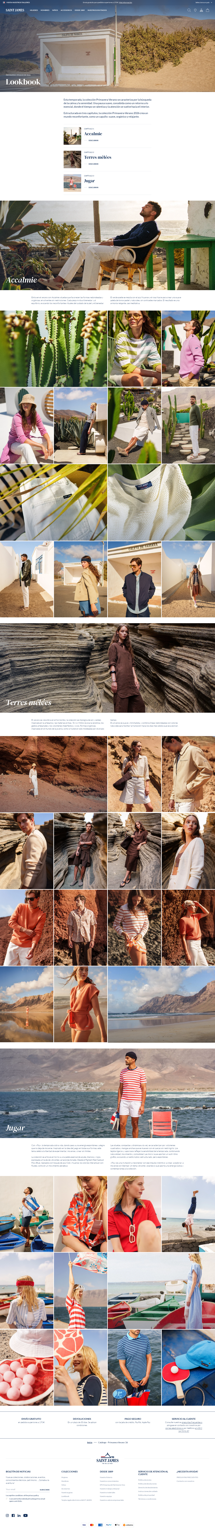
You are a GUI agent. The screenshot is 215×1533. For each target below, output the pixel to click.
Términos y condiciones (147, 1499)
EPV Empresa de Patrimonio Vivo (112, 1485)
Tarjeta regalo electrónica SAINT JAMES (76, 1500)
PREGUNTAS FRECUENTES (187, 1477)
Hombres (65, 1481)
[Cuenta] (201, 10)
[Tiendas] (195, 10)
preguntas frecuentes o (192, 1422)
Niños (63, 1485)
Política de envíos (144, 1480)
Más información (125, 2)
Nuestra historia (106, 1477)
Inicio (89, 1442)
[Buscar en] (189, 10)
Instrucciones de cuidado (148, 1491)
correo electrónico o (174, 1428)
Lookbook (65, 1496)
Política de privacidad (146, 1495)
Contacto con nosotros (185, 1481)
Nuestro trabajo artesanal (109, 1489)
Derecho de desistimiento (148, 1487)
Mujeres (64, 1477)
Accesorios (65, 1489)
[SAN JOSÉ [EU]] (15, 10)
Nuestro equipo (106, 1496)
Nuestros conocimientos (109, 1481)
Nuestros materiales (107, 1492)
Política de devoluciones (147, 1484)
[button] (204, 2)
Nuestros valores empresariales (112, 1500)
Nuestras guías (67, 1492)
